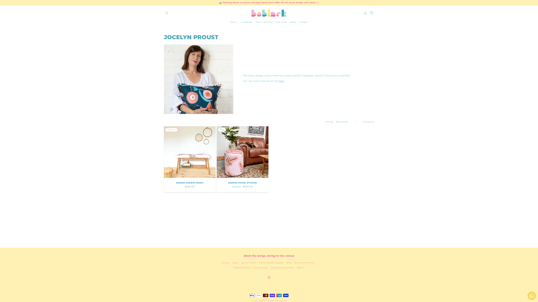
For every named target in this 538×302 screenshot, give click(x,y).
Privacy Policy (260, 267)
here (281, 81)
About (235, 262)
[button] (167, 13)
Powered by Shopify (276, 301)
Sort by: (329, 122)
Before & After (248, 262)
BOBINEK (264, 301)
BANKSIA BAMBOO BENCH (189, 183)
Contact (225, 262)
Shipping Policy (242, 267)
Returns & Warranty (304, 262)
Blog (288, 262)
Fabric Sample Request (271, 262)
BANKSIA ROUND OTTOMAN (242, 183)
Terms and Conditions (282, 267)
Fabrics (300, 267)
